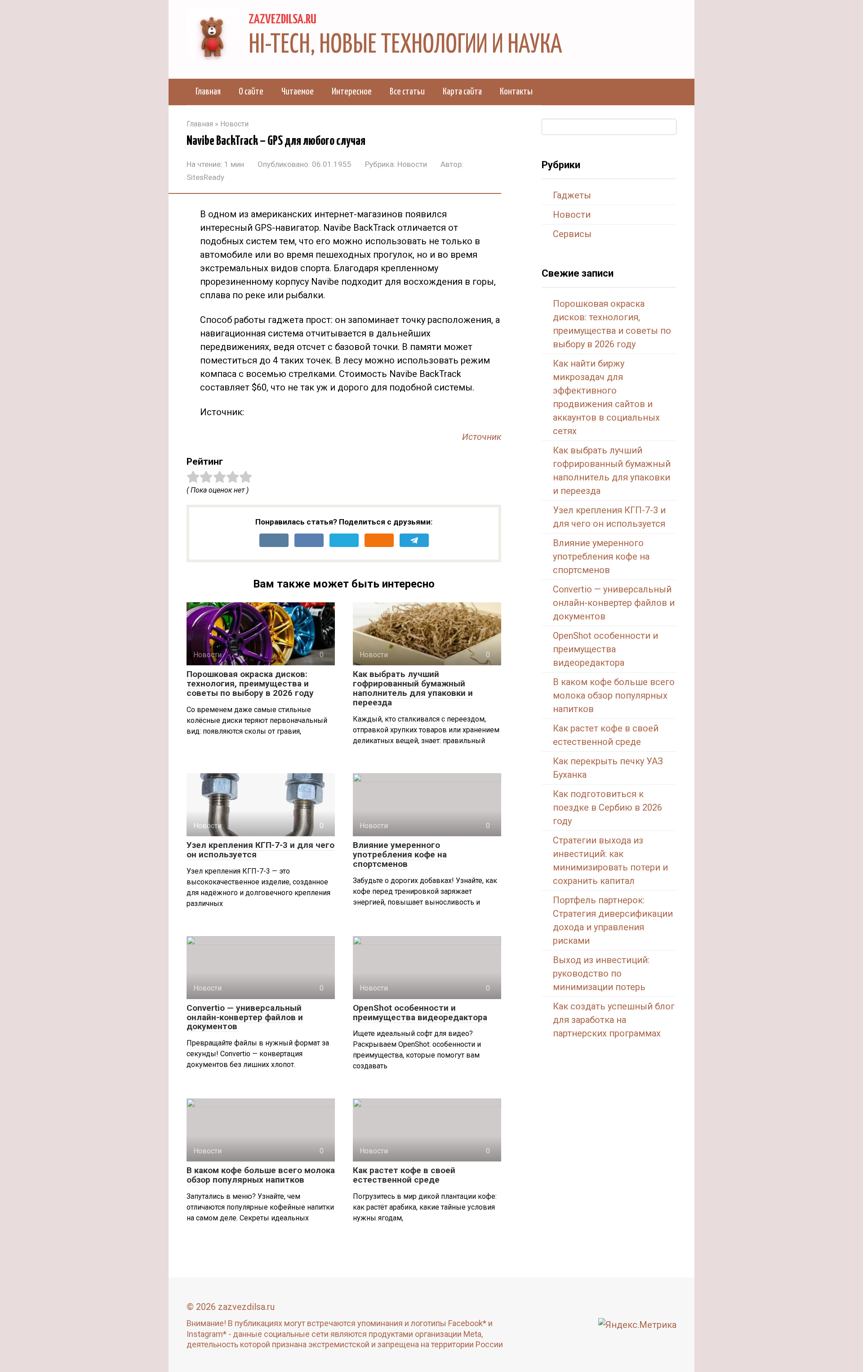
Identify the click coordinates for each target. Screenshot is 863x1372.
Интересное (352, 91)
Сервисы (572, 234)
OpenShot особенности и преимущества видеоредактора (420, 1012)
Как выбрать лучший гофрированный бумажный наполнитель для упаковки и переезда (413, 688)
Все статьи (407, 91)
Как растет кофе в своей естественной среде (404, 1175)
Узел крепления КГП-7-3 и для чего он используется (260, 850)
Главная (208, 91)
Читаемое (297, 91)
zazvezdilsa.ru (282, 19)
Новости (412, 164)
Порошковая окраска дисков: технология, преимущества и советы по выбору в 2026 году (250, 683)
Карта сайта (462, 91)
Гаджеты (572, 195)
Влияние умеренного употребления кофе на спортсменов (400, 854)
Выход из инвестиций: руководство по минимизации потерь (601, 973)
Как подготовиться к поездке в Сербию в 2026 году (607, 807)
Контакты (516, 91)
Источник (481, 436)
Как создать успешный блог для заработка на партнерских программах (614, 1020)
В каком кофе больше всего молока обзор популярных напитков (261, 1175)
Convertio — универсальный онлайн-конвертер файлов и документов (245, 1017)
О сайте (251, 91)
